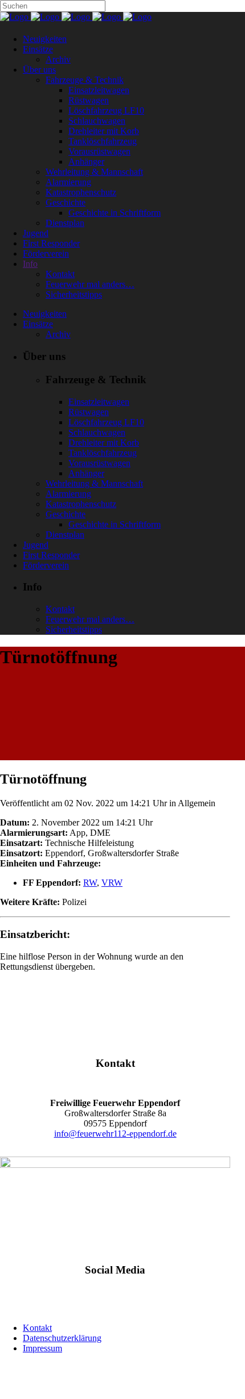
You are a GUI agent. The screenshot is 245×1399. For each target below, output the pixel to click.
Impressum (42, 1348)
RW (90, 882)
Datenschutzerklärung (62, 1338)
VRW (111, 882)
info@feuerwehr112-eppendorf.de (115, 1133)
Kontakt (37, 1328)
